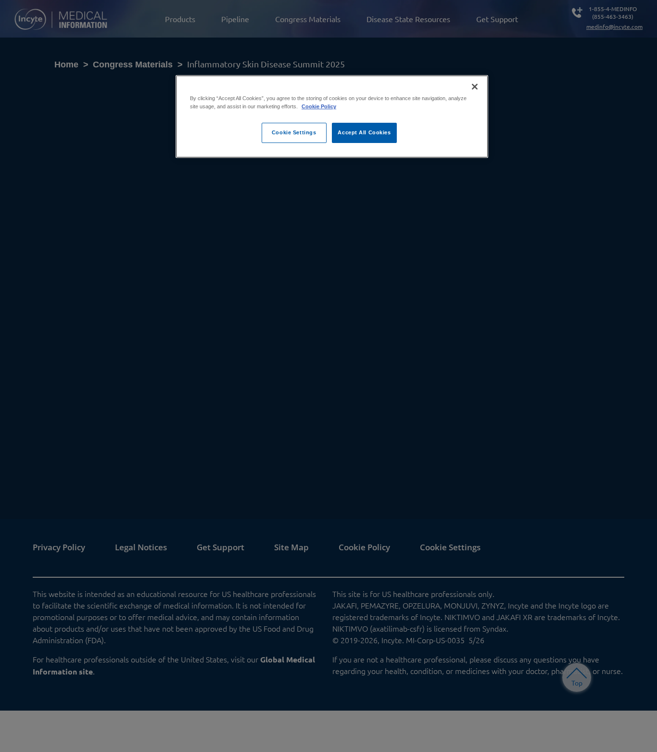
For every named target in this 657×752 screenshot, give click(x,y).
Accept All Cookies (364, 132)
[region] (332, 116)
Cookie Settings (294, 132)
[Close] (474, 86)
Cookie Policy (319, 106)
